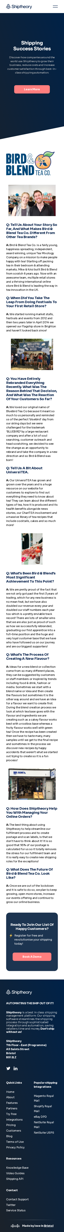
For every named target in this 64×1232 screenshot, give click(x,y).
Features (12, 1103)
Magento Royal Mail (44, 1098)
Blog (9, 1136)
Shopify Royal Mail (43, 1108)
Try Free (11, 1114)
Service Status (16, 1210)
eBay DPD (40, 1117)
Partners (11, 1108)
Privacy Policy (15, 1147)
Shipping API (14, 1179)
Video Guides (15, 1173)
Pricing (11, 1125)
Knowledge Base (17, 1168)
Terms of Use (15, 1142)
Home (10, 1092)
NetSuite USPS (44, 1132)
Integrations (14, 1119)
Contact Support (17, 1199)
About (10, 1097)
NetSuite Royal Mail (44, 1125)
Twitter (11, 1205)
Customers (13, 1130)
